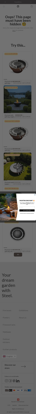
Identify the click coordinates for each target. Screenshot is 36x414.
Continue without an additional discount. (27, 213)
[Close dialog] (35, 194)
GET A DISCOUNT (27, 210)
